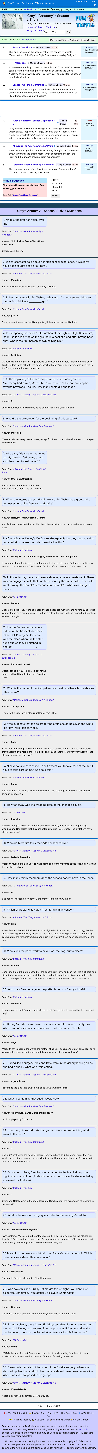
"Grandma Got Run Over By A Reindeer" (33, 426)
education (84, 1429)
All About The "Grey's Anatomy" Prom (32, 273)
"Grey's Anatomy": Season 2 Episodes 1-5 (34, 394)
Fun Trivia (12, 3)
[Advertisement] (49, 108)
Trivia (38, 3)
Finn (55, 190)
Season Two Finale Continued (28, 309)
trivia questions (28, 39)
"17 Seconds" (20, 596)
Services (50, 3)
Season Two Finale (23, 348)
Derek (56, 180)
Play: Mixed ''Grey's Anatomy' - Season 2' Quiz (72, 40)
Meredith (57, 187)
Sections (26, 3)
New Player (82, 1)
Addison (57, 183)
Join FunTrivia (29, 9)
